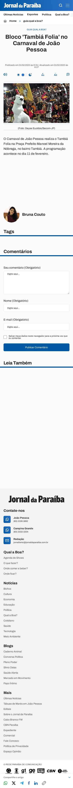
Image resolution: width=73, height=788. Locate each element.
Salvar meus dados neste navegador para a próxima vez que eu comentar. (38, 337)
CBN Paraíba (11, 725)
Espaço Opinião (12, 751)
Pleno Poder (10, 662)
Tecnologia (10, 631)
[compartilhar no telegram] (22, 783)
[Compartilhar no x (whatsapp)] (14, 783)
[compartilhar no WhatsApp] (5, 783)
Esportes (32, 14)
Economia (9, 599)
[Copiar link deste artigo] (44, 783)
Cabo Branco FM (13, 720)
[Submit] (60, 5)
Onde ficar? (10, 574)
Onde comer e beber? (16, 568)
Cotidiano (9, 620)
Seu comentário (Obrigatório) (22, 267)
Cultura (8, 594)
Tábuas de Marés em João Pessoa (23, 704)
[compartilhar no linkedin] (36, 783)
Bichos (7, 589)
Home (12, 21)
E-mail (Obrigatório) (16, 319)
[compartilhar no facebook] (29, 783)
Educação (9, 605)
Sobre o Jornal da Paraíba (18, 714)
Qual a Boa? (62, 14)
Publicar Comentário (36, 347)
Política (46, 14)
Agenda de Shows (14, 558)
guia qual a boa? (33, 21)
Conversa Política (13, 657)
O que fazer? (11, 563)
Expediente (10, 730)
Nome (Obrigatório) (16, 300)
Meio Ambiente (12, 636)
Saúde (7, 626)
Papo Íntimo (10, 683)
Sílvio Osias (10, 667)
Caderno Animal (13, 651)
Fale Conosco (11, 741)
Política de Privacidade (16, 746)
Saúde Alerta (11, 673)
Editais (7, 709)
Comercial (9, 735)
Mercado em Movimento (17, 678)
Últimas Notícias (13, 14)
